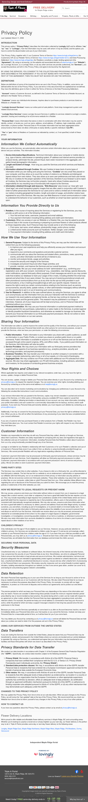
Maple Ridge (60, 728)
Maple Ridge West (47, 728)
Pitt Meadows (70, 728)
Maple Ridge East (14, 728)
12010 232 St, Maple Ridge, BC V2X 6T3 (19, 774)
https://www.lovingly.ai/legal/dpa (21, 60)
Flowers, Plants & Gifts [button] (70, 16)
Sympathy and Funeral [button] (49, 16)
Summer (13, 16)
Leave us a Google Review (72, 776)
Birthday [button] (33, 16)
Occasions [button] (22, 16)
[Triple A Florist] (15, 9)
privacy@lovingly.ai (8, 382)
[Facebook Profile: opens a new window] (76, 771)
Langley (4, 728)
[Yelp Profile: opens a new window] (81, 771)
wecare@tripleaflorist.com (14, 778)
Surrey (79, 728)
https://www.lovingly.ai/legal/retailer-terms (53, 57)
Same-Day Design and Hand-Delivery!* (17, 1)
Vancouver (5, 731)
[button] (82, 792)
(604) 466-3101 (10, 776)
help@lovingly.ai (51, 384)
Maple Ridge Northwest (31, 728)
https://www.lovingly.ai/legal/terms (65, 55)
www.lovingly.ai (67, 62)
